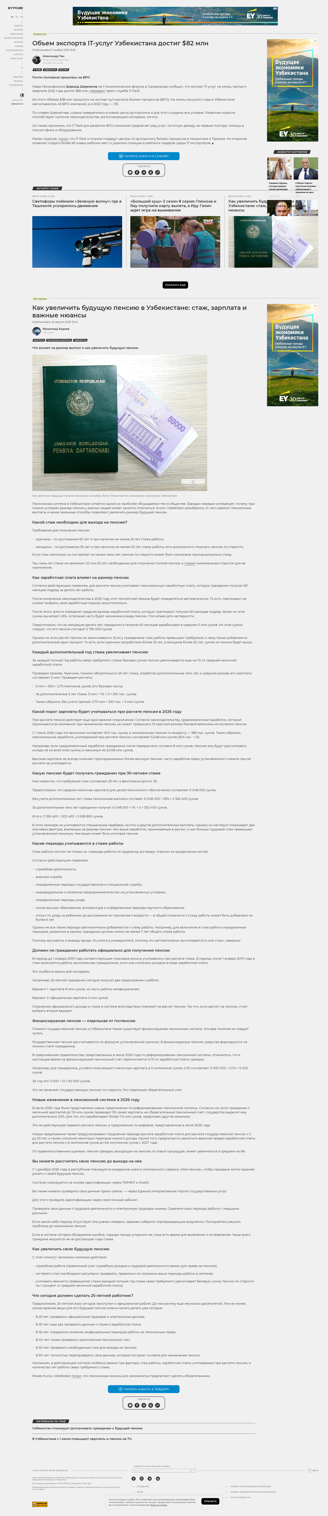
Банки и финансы (13, 38)
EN (21, 17)
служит (190, 563)
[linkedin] (158, 1479)
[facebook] (134, 1479)
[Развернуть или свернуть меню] (22, 68)
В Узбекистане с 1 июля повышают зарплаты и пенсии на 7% (82, 1439)
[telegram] (150, 1479)
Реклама (18, 81)
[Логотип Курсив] (15, 8)
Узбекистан (17, 104)
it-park (37, 70)
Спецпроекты (16, 85)
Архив (140, 1492)
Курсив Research (14, 50)
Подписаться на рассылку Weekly (152, 1467)
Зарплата (39, 340)
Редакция (18, 77)
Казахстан (17, 100)
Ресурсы (18, 42)
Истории (18, 30)
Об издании (143, 1487)
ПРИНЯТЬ (210, 1501)
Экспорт (63, 70)
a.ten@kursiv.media (53, 63)
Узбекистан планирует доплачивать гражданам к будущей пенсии (87, 1428)
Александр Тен (53, 56)
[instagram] (142, 1479)
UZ (17, 17)
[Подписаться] (193, 1471)
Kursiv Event (16, 58)
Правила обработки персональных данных (253, 1492)
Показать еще (175, 285)
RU (12, 17)
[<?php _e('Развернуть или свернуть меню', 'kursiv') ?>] (22, 95)
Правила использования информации (250, 1487)
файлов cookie (159, 1505)
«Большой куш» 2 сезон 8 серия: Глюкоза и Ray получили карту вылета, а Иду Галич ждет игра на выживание (173, 206)
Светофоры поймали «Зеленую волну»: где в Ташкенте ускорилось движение (77, 203)
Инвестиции (16, 34)
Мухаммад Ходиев (56, 329)
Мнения (19, 46)
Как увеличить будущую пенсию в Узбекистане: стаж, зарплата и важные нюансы (267, 206)
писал (63, 139)
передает (97, 91)
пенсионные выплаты (59, 340)
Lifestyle (18, 54)
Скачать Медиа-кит (240, 1498)
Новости (18, 26)
